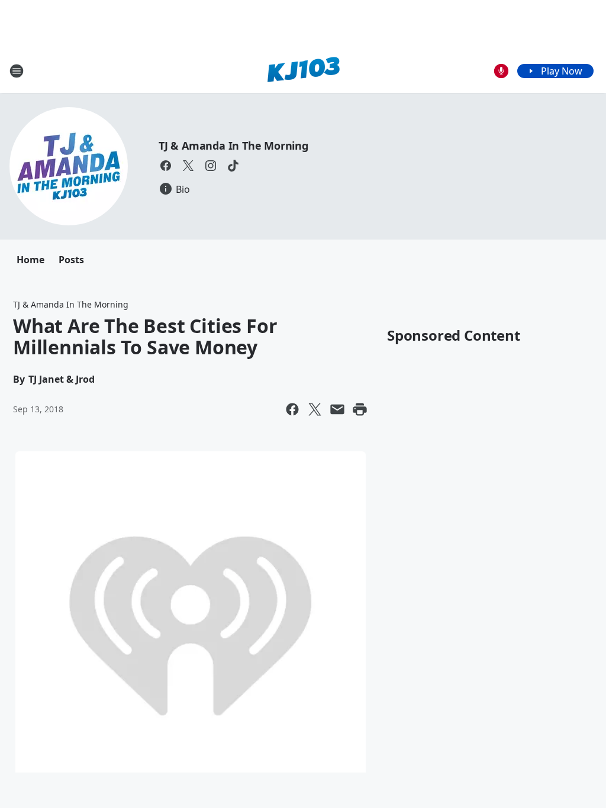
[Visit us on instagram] (211, 166)
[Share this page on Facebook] (292, 409)
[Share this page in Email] (337, 409)
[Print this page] (360, 409)
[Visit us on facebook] (166, 166)
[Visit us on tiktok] (233, 166)
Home (30, 259)
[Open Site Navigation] (16, 71)
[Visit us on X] (188, 166)
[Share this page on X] (315, 409)
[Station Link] (303, 70)
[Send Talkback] (501, 71)
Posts (71, 259)
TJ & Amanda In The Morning (233, 145)
